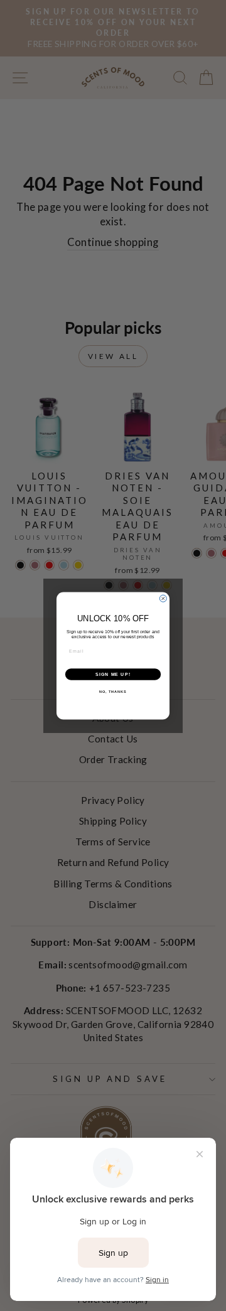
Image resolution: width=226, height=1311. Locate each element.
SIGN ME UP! (113, 674)
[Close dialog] (162, 598)
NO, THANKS (113, 691)
